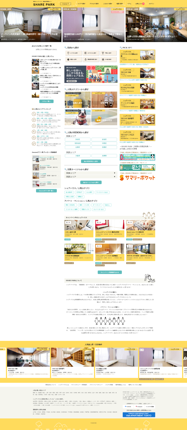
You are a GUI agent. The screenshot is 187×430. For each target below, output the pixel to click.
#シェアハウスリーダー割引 (109, 239)
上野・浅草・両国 (50, 392)
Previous (1, 358)
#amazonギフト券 (100, 241)
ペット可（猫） (67, 403)
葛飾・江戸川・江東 (60, 394)
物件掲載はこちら (121, 384)
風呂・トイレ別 (84, 205)
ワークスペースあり (102, 192)
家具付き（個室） (110, 401)
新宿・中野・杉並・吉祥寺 (62, 392)
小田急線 (37, 414)
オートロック (97, 205)
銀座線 (58, 412)
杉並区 (104, 139)
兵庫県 (104, 156)
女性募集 (35, 403)
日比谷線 (109, 412)
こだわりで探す (107, 3)
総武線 (82, 412)
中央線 (48, 412)
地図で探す (120, 3)
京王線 (39, 412)
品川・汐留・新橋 (96, 392)
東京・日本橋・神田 (75, 392)
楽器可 (52, 403)
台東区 (77, 147)
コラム (129, 3)
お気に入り (140, 3)
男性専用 (41, 401)
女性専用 (35, 401)
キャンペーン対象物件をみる (110, 272)
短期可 (74, 403)
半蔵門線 (87, 412)
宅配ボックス (85, 209)
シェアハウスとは (63, 384)
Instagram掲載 (100, 403)
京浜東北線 (64, 412)
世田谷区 (78, 143)
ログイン (151, 3)
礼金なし (107, 205)
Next (185, 358)
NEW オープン (91, 403)
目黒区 (104, 147)
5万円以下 (79, 192)
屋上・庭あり (83, 401)
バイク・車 (95, 401)
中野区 (104, 143)
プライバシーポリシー (96, 384)
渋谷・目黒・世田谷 (86, 392)
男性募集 (41, 403)
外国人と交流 (70, 196)
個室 (92, 405)
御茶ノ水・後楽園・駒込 (39, 392)
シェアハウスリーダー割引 (58, 405)
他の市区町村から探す (91, 161)
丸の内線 (53, 412)
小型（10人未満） (46, 405)
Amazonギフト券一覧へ (46, 191)
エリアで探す (81, 3)
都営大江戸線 (102, 412)
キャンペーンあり (70, 405)
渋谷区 (77, 139)
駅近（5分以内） (71, 205)
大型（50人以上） (108, 403)
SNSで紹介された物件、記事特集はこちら (139, 410)
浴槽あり (80, 196)
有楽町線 (43, 414)
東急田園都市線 (94, 412)
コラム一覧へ (46, 101)
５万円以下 (102, 401)
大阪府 (77, 156)
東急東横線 (76, 412)
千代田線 (70, 412)
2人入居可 (89, 192)
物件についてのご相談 (135, 384)
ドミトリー (96, 405)
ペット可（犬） (58, 403)
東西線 (43, 412)
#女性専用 (67, 239)
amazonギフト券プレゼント (82, 405)
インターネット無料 (71, 209)
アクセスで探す (94, 3)
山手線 (34, 412)
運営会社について (50, 384)
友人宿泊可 (69, 192)
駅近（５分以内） (74, 401)
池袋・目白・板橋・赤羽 (108, 392)
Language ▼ (65, 4)
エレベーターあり (99, 209)
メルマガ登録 (109, 384)
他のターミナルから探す (91, 182)
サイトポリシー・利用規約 (79, 384)
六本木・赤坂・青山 (49, 394)
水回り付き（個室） (63, 401)
